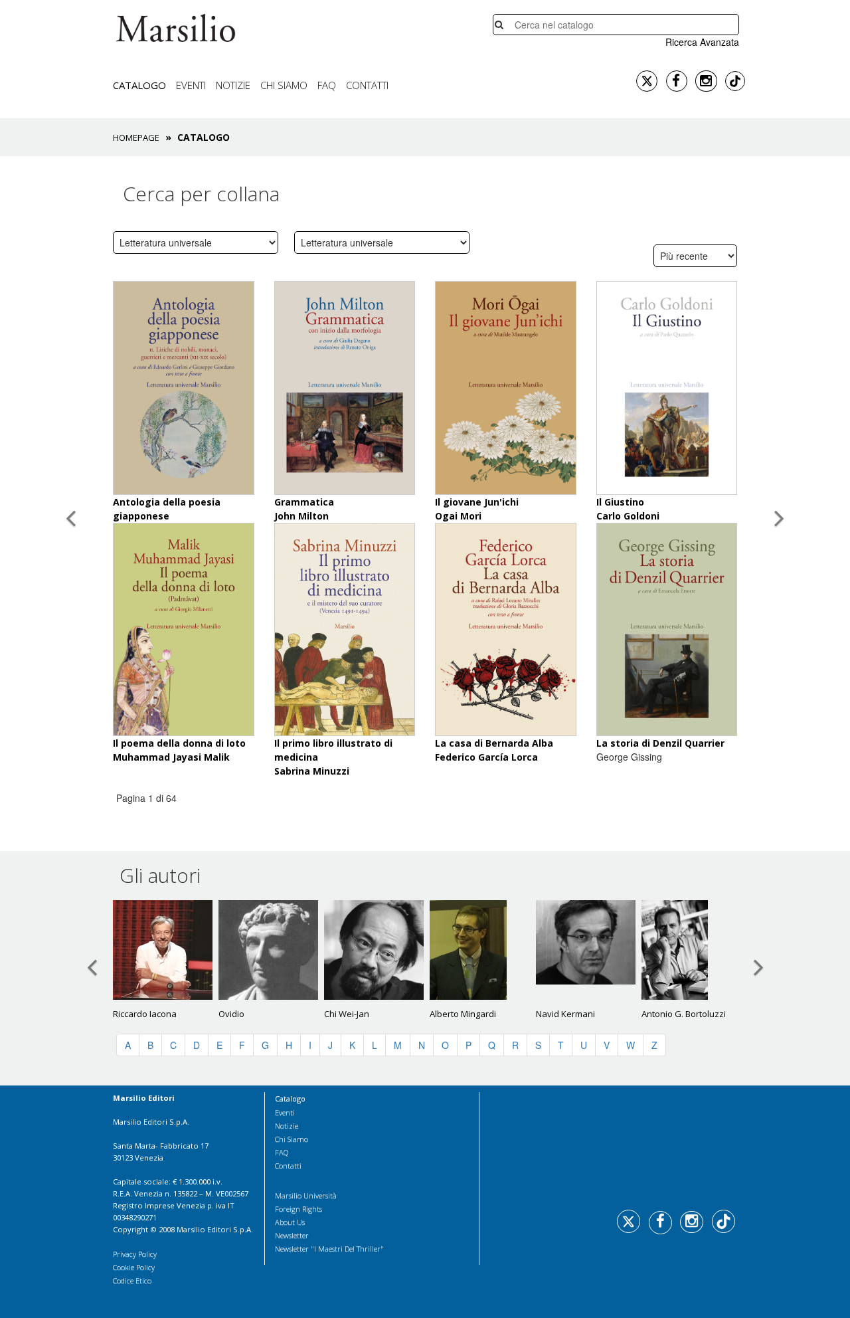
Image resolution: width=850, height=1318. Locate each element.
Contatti (367, 85)
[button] (71, 657)
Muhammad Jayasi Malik (171, 757)
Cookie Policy (134, 1267)
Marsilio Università (306, 1195)
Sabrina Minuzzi (311, 771)
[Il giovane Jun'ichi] (505, 387)
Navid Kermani (565, 1014)
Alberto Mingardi (463, 1014)
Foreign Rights (298, 1209)
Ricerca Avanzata (702, 41)
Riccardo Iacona (145, 1014)
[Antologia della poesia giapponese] (183, 387)
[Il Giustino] (667, 387)
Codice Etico (132, 1280)
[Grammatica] (345, 387)
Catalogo (139, 85)
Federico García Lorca (486, 757)
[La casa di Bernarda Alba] (505, 628)
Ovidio (231, 1014)
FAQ (326, 85)
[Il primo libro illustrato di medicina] (345, 628)
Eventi (191, 85)
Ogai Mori (458, 516)
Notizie (233, 85)
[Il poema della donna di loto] (183, 628)
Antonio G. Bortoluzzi (683, 1014)
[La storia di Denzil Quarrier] (667, 628)
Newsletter (292, 1235)
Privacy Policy (135, 1254)
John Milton (301, 516)
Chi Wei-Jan (346, 1014)
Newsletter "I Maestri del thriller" (329, 1249)
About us (290, 1222)
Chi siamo (283, 85)
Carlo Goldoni (627, 516)
